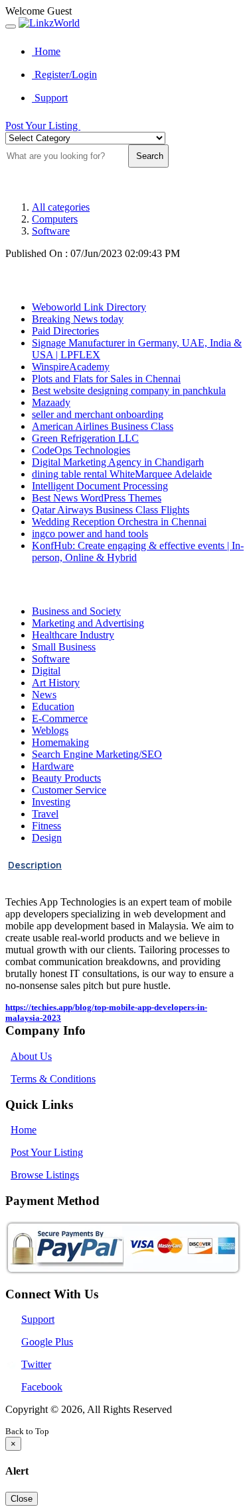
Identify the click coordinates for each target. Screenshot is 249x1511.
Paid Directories (65, 331)
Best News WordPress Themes (96, 497)
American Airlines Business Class (102, 426)
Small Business (64, 646)
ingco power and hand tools (90, 533)
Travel (45, 813)
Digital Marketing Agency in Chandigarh (118, 462)
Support (50, 97)
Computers (55, 219)
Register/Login (64, 74)
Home (46, 51)
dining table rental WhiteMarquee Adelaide (122, 474)
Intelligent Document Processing (100, 486)
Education (53, 706)
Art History (56, 682)
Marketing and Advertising (88, 623)
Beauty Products (66, 778)
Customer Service (69, 790)
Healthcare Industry (73, 635)
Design (47, 837)
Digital (46, 670)
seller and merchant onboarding (97, 414)
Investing (51, 802)
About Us (31, 1056)
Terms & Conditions (53, 1078)
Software (51, 230)
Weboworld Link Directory (89, 307)
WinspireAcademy (71, 366)
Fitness (46, 825)
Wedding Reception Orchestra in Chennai (119, 521)
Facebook (41, 1386)
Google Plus (47, 1341)
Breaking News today (78, 319)
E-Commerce (60, 718)
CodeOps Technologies (81, 450)
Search (148, 156)
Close (22, 1499)
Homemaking (60, 742)
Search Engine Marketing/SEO (97, 754)
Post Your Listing (42, 125)
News (44, 694)
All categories (61, 207)
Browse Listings (45, 1174)
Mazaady (51, 402)
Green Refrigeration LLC (85, 438)
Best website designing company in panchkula (129, 390)
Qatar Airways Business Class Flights (110, 509)
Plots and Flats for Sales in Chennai (106, 378)
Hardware (53, 766)
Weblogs (50, 730)
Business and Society (76, 611)
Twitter (36, 1364)
